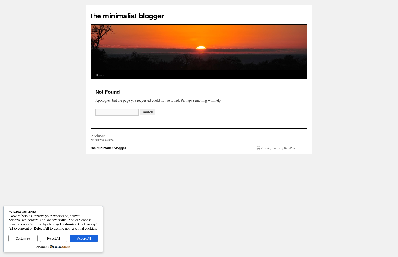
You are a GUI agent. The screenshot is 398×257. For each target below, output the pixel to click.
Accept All (84, 238)
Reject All (53, 238)
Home (100, 75)
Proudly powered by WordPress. (279, 148)
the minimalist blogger (127, 15)
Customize (23, 238)
